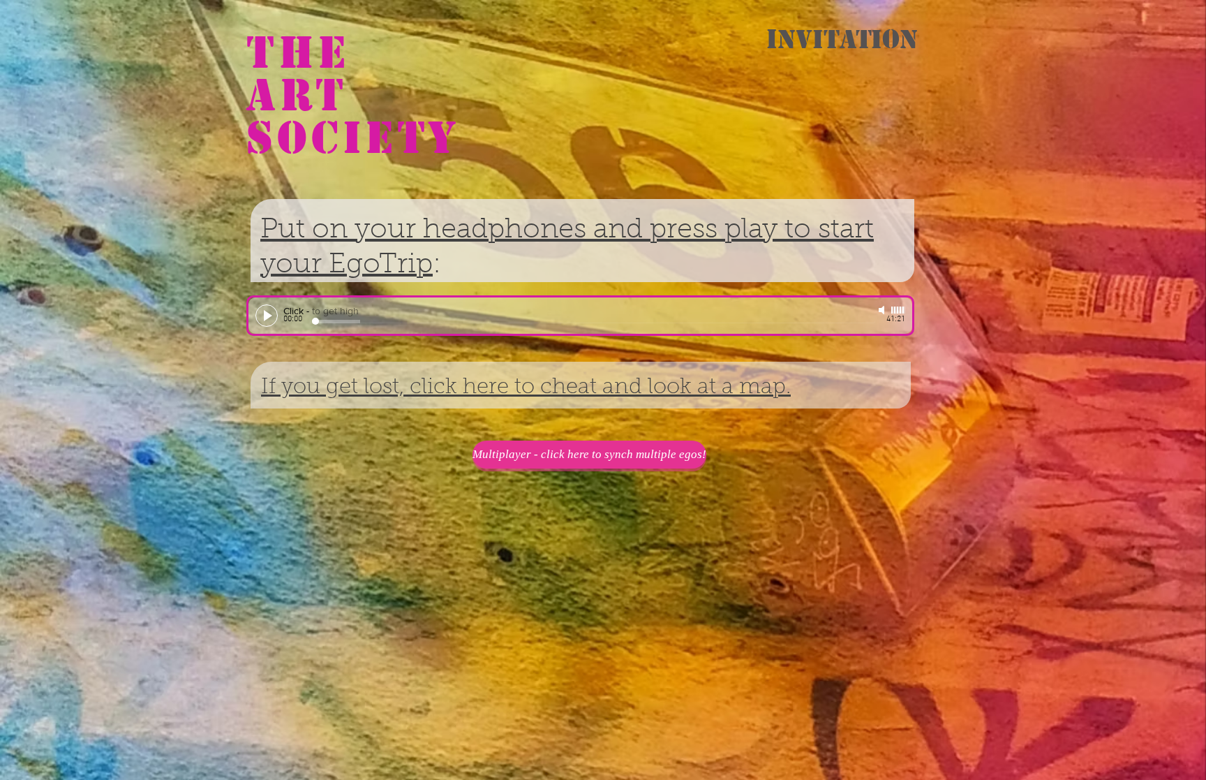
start (846, 230)
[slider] (898, 310)
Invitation (842, 39)
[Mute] (883, 310)
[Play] (266, 316)
